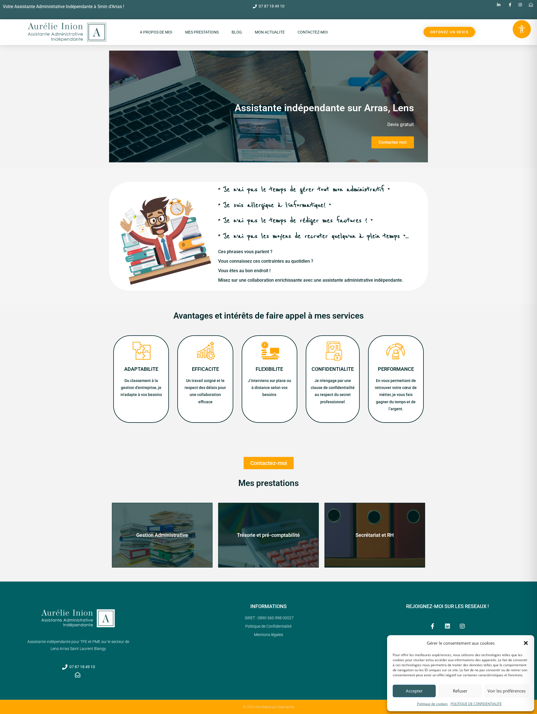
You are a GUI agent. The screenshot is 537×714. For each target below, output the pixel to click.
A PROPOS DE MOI (156, 32)
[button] (526, 643)
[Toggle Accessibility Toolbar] (521, 29)
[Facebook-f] (433, 626)
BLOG (237, 32)
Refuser (460, 691)
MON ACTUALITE (270, 32)
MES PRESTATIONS (202, 32)
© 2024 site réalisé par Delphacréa (268, 707)
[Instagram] (462, 626)
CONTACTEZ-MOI (313, 32)
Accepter (414, 691)
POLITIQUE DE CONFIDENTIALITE (476, 703)
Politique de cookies (432, 703)
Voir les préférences (506, 691)
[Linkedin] (447, 626)
